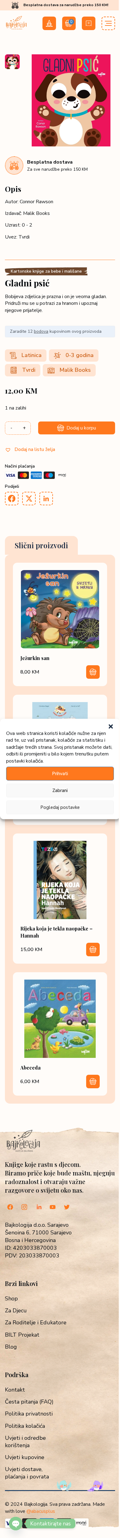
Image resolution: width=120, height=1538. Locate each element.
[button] (111, 726)
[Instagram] (24, 1208)
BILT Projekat (22, 1334)
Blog (11, 1346)
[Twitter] (67, 1208)
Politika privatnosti (29, 1413)
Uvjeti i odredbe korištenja (25, 1442)
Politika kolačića (25, 1426)
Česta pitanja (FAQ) (29, 1401)
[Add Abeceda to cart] (93, 1081)
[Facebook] (10, 1208)
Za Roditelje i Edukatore (35, 1322)
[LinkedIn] (38, 1208)
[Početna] (16, 28)
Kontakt (15, 1389)
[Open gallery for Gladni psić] (71, 145)
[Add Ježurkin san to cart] (93, 672)
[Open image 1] (12, 61)
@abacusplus (40, 1511)
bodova (41, 331)
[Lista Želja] (88, 23)
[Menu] (108, 23)
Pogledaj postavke (60, 807)
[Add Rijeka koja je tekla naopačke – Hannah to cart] (93, 949)
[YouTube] (52, 1208)
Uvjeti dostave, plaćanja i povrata (27, 1473)
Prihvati (60, 774)
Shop (11, 1298)
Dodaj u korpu (81, 428)
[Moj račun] (49, 23)
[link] (60, 624)
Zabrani (60, 790)
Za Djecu (16, 1310)
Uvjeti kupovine (24, 1457)
